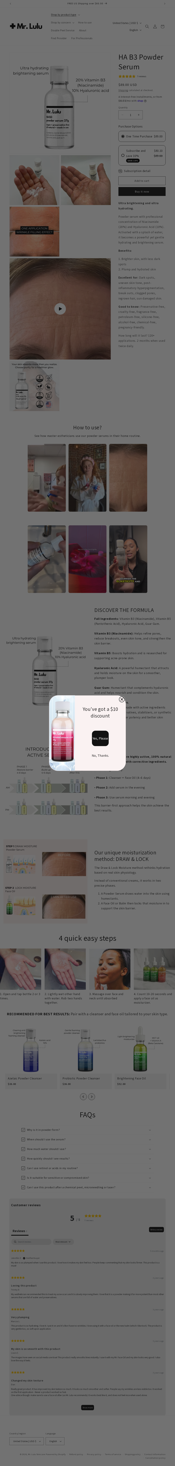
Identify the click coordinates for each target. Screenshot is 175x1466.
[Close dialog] (122, 699)
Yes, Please (100, 738)
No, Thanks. (100, 755)
